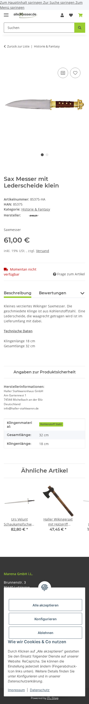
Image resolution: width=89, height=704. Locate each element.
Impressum (16, 690)
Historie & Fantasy (35, 209)
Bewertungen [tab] (52, 293)
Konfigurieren (45, 619)
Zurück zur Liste (18, 46)
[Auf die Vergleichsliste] (63, 73)
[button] (62, 15)
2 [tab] (47, 154)
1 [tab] (42, 154)
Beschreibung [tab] (17, 293)
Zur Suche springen (59, 2)
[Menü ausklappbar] (6, 13)
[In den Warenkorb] (7, 61)
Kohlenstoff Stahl (51, 424)
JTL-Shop (52, 698)
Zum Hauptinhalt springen (21, 2)
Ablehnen (45, 633)
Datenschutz (40, 690)
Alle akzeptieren (46, 605)
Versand (42, 251)
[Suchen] (79, 28)
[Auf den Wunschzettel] (75, 73)
